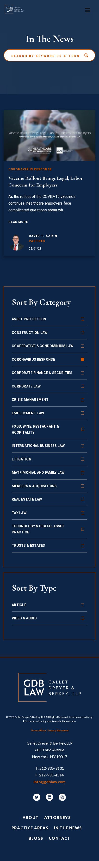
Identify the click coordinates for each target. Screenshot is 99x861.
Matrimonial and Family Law (38, 472)
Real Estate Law (27, 499)
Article (19, 605)
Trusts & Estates (28, 545)
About (30, 817)
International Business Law (38, 446)
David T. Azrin (43, 236)
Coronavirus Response (33, 359)
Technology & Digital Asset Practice (38, 529)
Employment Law (28, 413)
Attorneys (57, 817)
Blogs (36, 838)
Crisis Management (30, 400)
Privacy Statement (58, 730)
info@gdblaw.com (50, 781)
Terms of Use (38, 730)
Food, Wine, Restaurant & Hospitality (35, 429)
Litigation (21, 459)
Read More (18, 222)
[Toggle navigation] (87, 10)
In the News (68, 827)
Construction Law (30, 333)
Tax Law (19, 513)
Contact (59, 838)
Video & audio (24, 618)
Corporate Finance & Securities (42, 373)
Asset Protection (29, 319)
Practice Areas (30, 827)
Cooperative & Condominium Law (43, 346)
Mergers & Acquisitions (34, 486)
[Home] (17, 10)
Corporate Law (26, 386)
